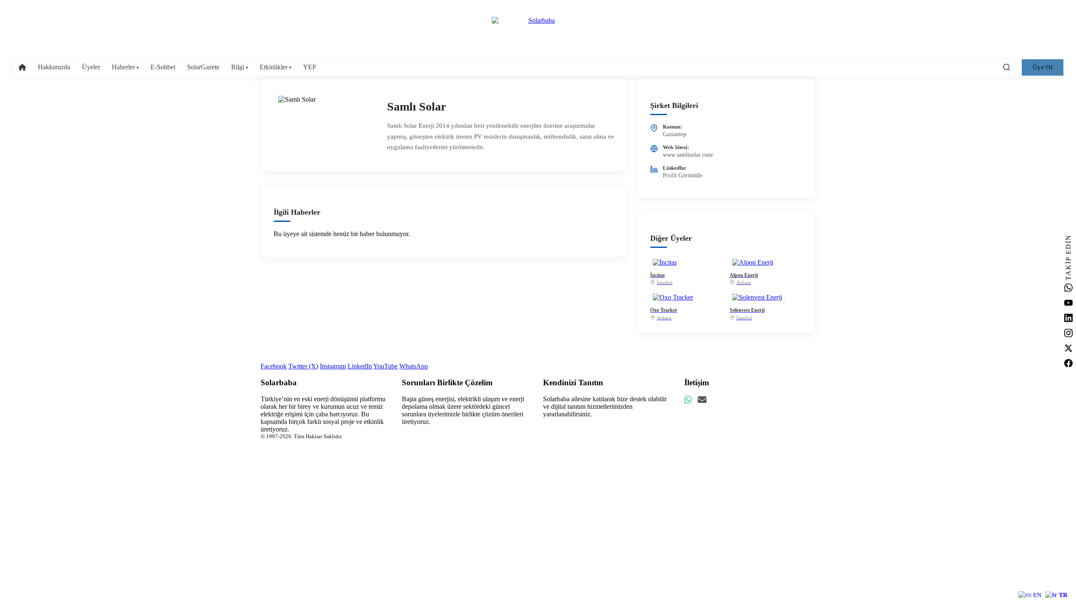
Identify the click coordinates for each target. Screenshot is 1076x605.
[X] (1068, 348)
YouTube (385, 366)
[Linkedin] (1068, 318)
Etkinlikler (275, 67)
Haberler (125, 67)
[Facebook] (1068, 363)
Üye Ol (1042, 67)
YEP (309, 67)
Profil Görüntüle (682, 175)
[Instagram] (1068, 333)
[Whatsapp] (1068, 287)
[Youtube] (1068, 302)
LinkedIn (360, 366)
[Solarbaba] (538, 20)
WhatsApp (413, 366)
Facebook (274, 366)
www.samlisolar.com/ (688, 155)
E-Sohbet (162, 67)
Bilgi (239, 67)
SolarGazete (203, 67)
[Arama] (1006, 67)
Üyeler (91, 67)
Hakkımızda (54, 67)
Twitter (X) (303, 366)
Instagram (333, 366)
